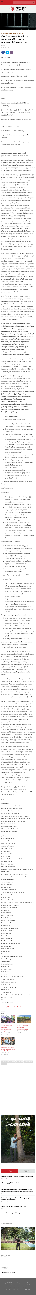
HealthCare (19, 1061)
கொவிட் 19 (4, 1064)
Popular (9, 1171)
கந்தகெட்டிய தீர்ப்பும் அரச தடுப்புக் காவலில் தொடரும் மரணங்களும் (8, 1049)
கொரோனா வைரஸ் (28, 1061)
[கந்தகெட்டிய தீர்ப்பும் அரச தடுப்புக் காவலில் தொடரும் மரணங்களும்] (8, 1041)
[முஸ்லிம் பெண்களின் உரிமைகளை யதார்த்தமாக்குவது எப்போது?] (8, 1019)
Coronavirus (5, 1061)
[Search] (33, 2)
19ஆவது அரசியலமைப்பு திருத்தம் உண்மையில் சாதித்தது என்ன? (17, 1176)
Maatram (3, 45)
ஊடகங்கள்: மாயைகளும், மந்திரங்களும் (11, 1213)
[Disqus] (18, 1089)
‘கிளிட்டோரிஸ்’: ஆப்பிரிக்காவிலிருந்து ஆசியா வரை (13, 1206)
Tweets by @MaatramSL (8, 1273)
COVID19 (12, 1061)
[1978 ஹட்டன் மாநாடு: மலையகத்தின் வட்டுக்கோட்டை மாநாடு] (24, 1019)
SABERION (27, 1290)
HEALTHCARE (4, 33)
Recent (26, 1171)
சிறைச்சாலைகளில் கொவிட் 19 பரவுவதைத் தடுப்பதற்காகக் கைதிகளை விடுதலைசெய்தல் (14, 39)
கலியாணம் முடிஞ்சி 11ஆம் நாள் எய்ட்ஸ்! (11, 1183)
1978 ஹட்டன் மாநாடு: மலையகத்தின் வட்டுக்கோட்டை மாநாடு (23, 1027)
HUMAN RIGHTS (12, 33)
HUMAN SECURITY (21, 33)
